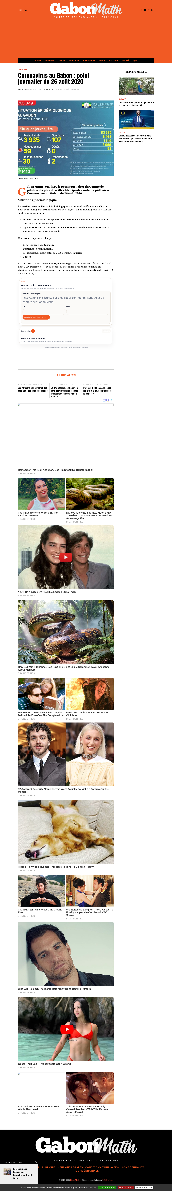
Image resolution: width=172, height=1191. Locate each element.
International (89, 60)
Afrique (37, 60)
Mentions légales (70, 1167)
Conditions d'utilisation (102, 1167)
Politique (113, 60)
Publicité (48, 1167)
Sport (135, 60)
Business (49, 60)
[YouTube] (144, 9)
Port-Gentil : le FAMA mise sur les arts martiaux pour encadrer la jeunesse (97, 391)
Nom (24, 306)
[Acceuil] (148, 9)
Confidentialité (133, 1167)
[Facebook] (141, 9)
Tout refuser (125, 1187)
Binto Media (75, 1180)
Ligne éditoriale (87, 1170)
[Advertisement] (86, 38)
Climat (122, 99)
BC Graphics (85, 347)
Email (68, 306)
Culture (61, 60)
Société (125, 60)
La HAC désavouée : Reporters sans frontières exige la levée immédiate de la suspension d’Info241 (135, 139)
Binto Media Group (51, 347)
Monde (102, 60)
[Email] (152, 9)
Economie (74, 60)
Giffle (122, 132)
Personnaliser (144, 1187)
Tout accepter (107, 1187)
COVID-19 (22, 69)
